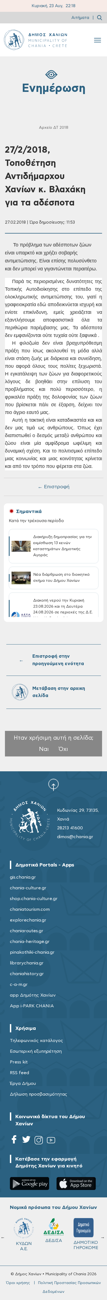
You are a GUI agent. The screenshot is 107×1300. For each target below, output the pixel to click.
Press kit (19, 1062)
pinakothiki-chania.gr (32, 952)
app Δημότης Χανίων (33, 995)
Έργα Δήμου (23, 1083)
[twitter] (26, 1141)
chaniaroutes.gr (26, 931)
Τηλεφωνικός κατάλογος (36, 1040)
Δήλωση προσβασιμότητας (38, 1094)
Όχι (63, 749)
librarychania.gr (27, 963)
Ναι (44, 749)
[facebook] (14, 1141)
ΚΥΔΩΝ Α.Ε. (24, 1246)
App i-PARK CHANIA (32, 1006)
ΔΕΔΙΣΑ (53, 1240)
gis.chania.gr (23, 877)
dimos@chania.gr (75, 837)
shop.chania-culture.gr (34, 898)
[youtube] (51, 1141)
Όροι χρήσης (18, 1283)
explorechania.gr (28, 920)
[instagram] (39, 1141)
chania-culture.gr (28, 888)
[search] (99, 17)
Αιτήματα (80, 18)
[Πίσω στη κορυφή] (53, 785)
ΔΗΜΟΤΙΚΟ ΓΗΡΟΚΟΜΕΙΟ (86, 1245)
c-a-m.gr (19, 984)
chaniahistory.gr (27, 974)
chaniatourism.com (30, 909)
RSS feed (19, 1073)
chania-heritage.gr (30, 941)
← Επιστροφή (53, 486)
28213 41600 (70, 828)
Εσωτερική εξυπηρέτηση (36, 1051)
